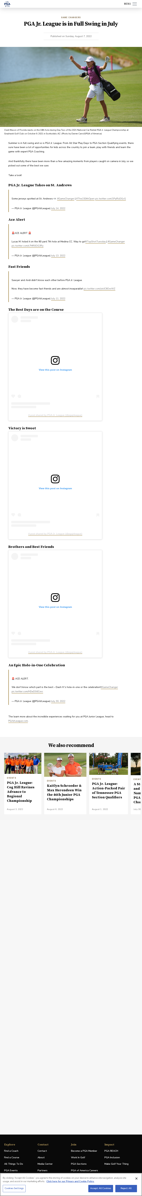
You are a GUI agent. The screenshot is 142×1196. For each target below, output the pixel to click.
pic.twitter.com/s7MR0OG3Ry (27, 245)
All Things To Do (13, 1164)
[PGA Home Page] (7, 4)
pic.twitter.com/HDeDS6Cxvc (27, 691)
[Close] (136, 1178)
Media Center (45, 1164)
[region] (71, 1184)
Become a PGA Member (84, 1151)
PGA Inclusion (112, 1157)
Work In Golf (78, 1157)
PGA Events (11, 1170)
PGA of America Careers (84, 1170)
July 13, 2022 (58, 255)
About (41, 1157)
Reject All (126, 1188)
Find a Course (11, 1157)
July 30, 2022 (58, 701)
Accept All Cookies (100, 1188)
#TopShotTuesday (95, 241)
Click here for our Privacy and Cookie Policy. (70, 1181)
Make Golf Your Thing (116, 1164)
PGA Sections (79, 1164)
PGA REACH (111, 1151)
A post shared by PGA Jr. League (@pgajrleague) (55, 415)
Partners (42, 1170)
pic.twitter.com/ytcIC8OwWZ (99, 288)
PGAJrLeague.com (18, 721)
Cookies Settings (14, 1188)
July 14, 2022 (58, 208)
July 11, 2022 (58, 298)
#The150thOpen (85, 198)
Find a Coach (11, 1151)
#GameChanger (65, 198)
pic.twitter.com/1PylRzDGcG (110, 198)
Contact (42, 1151)
